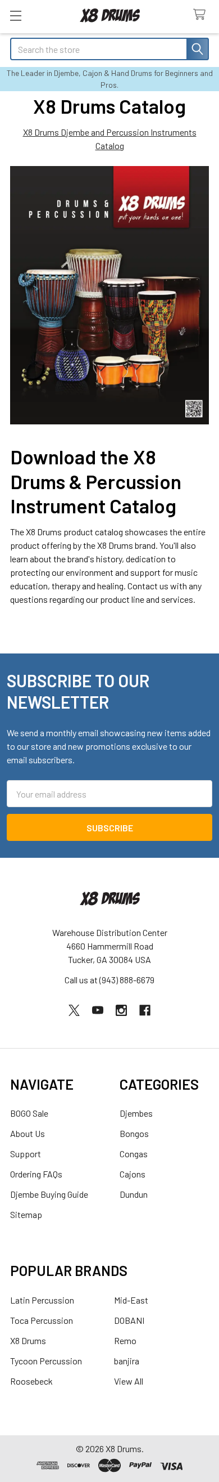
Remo (125, 1340)
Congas (134, 1153)
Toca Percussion (41, 1320)
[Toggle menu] (15, 15)
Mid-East (131, 1300)
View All (128, 1381)
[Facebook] (145, 1010)
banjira (126, 1360)
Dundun (134, 1194)
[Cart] (202, 15)
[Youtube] (98, 1010)
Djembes (136, 1113)
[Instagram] (121, 1010)
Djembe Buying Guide (49, 1194)
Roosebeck (31, 1381)
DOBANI (129, 1320)
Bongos (134, 1133)
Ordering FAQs (36, 1173)
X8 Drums (28, 1340)
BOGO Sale (29, 1113)
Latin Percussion (42, 1300)
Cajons (132, 1173)
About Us (27, 1133)
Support (25, 1153)
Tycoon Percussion (46, 1360)
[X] (74, 1010)
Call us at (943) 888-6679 (109, 979)
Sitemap (26, 1214)
